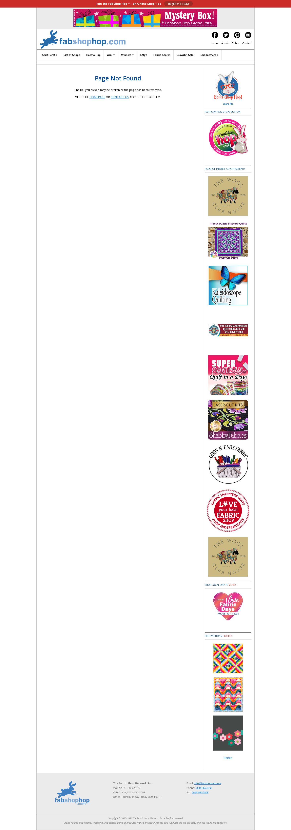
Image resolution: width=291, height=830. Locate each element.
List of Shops (72, 54)
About (224, 43)
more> (233, 585)
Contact (246, 43)
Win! (110, 54)
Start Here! (49, 54)
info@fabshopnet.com (207, 783)
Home (214, 43)
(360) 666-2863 (200, 792)
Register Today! (178, 4)
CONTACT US (120, 97)
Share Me (228, 103)
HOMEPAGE (97, 97)
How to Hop (93, 54)
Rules (235, 43)
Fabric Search (161, 54)
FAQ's (143, 54)
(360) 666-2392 (204, 788)
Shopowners (209, 54)
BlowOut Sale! (185, 54)
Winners (126, 54)
